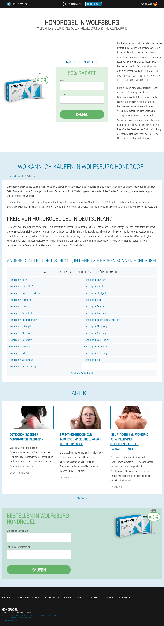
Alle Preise (124, 597)
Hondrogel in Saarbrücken (96, 339)
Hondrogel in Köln (93, 299)
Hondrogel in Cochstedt (20, 313)
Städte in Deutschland (82, 373)
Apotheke (93, 597)
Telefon (63, 94)
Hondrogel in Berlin (18, 279)
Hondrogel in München (95, 279)
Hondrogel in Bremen (94, 306)
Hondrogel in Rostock (19, 346)
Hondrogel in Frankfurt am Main (24, 293)
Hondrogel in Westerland (21, 359)
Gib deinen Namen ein (17, 530)
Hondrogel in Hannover (20, 299)
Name (62, 80)
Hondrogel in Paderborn (20, 339)
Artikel (80, 597)
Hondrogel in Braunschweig (22, 366)
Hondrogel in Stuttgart (95, 293)
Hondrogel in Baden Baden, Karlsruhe (102, 319)
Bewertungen (52, 597)
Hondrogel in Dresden (94, 286)
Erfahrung (7, 597)
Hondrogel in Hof (92, 359)
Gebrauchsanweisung (29, 597)
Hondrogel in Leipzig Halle (21, 326)
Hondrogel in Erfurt (18, 353)
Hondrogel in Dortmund (95, 313)
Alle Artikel (82, 498)
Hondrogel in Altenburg (95, 353)
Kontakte (108, 597)
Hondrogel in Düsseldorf (21, 286)
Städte (67, 597)
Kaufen (82, 114)
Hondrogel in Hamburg (20, 306)
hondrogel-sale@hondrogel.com (16, 612)
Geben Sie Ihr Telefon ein (19, 547)
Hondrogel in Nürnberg (95, 333)
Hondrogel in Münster (19, 333)
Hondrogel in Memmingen (96, 326)
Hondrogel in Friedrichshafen (23, 319)
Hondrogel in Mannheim (95, 346)
